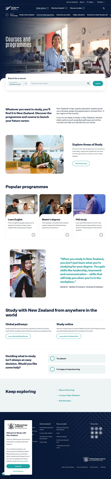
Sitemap (103, 467)
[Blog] (92, 432)
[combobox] (60, 83)
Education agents (62, 436)
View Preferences (18, 471)
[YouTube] (96, 432)
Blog (81, 2)
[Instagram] (100, 428)
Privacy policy (94, 467)
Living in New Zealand (69, 395)
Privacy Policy (23, 461)
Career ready (43, 442)
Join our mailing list (72, 2)
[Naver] (96, 437)
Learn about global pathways (18, 336)
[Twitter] (96, 428)
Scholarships (65, 401)
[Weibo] (100, 432)
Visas (58, 433)
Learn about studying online (68, 336)
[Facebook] (92, 428)
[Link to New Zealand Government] (94, 459)
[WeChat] (92, 437)
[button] (42, 8)
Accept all (18, 466)
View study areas (81, 163)
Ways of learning (66, 390)
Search (97, 83)
